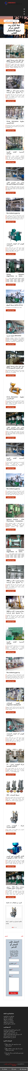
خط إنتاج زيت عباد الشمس (9, 1016)
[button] (24, 9)
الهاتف (11, 969)
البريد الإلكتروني (13, 963)
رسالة (10, 976)
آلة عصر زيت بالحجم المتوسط (9, 1037)
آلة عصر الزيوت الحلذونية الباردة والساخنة (12, 1030)
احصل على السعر (10, 70)
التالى (22, 936)
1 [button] (11, 927)
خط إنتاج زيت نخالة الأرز (8, 1017)
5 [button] (16, 927)
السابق (6, 936)
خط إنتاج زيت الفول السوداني (9, 1023)
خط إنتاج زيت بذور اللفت (9, 1020)
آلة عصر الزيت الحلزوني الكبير (10, 1036)
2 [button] (12, 927)
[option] (14, 915)
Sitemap (14, 1065)
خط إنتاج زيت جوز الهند (8, 1019)
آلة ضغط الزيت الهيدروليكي (9, 1031)
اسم (10, 957)
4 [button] (15, 927)
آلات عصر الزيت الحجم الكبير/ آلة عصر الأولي (13, 1034)
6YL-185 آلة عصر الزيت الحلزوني (10, 1033)
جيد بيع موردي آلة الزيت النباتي (10, 1064)
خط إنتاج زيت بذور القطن (9, 1022)
